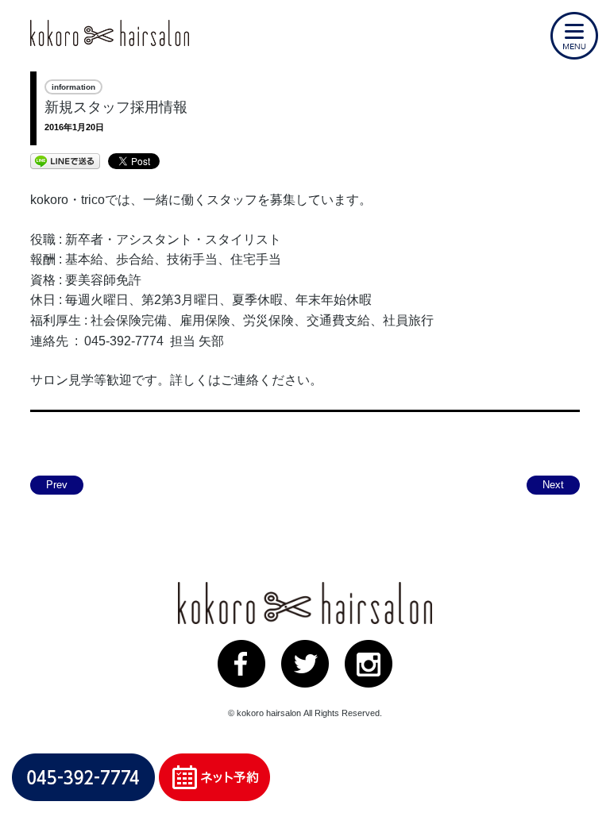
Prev (57, 485)
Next (553, 485)
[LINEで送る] (65, 160)
